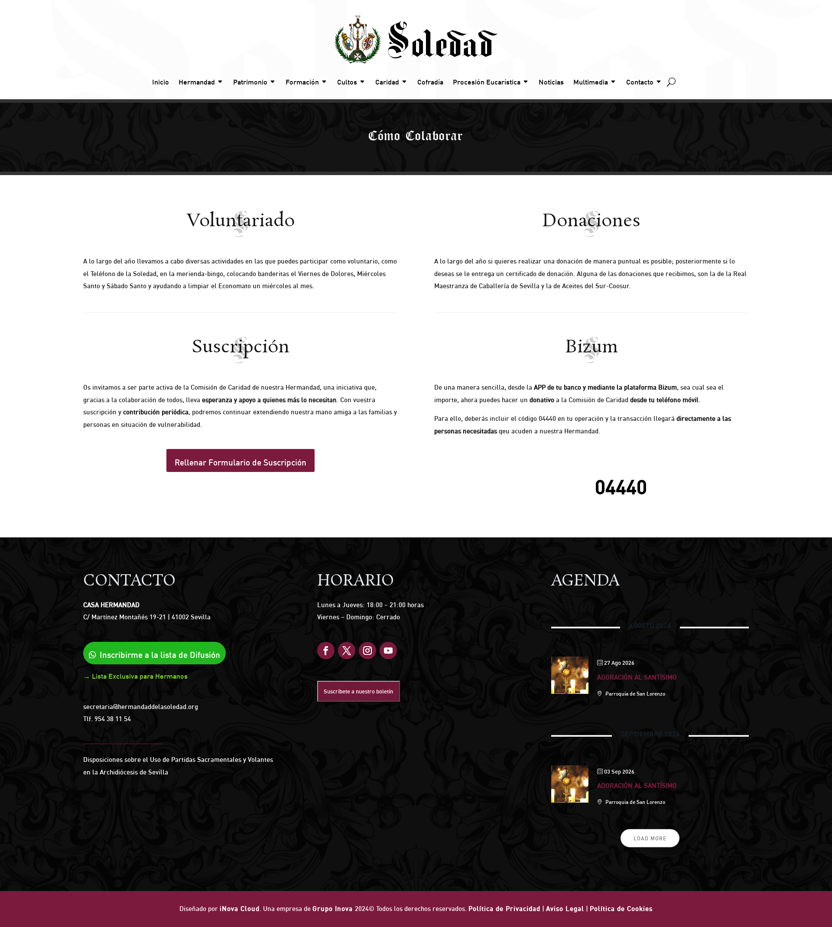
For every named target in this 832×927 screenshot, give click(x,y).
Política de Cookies (621, 908)
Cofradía (430, 82)
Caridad (387, 82)
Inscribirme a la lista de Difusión (160, 655)
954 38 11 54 (112, 719)
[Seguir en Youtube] (388, 650)
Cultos (347, 82)
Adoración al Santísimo (637, 677)
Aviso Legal (565, 908)
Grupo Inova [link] (333, 908)
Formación (302, 82)
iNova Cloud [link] (240, 908)
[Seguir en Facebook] (326, 650)
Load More (650, 838)
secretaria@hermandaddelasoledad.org (140, 707)
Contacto (639, 82)
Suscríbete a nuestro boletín (358, 691)
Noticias (551, 82)
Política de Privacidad (504, 908)
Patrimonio (250, 82)
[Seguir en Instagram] (367, 650)
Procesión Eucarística (486, 82)
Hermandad (197, 82)
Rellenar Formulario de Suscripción (240, 462)
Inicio (160, 82)
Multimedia (590, 82)
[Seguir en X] (346, 650)
